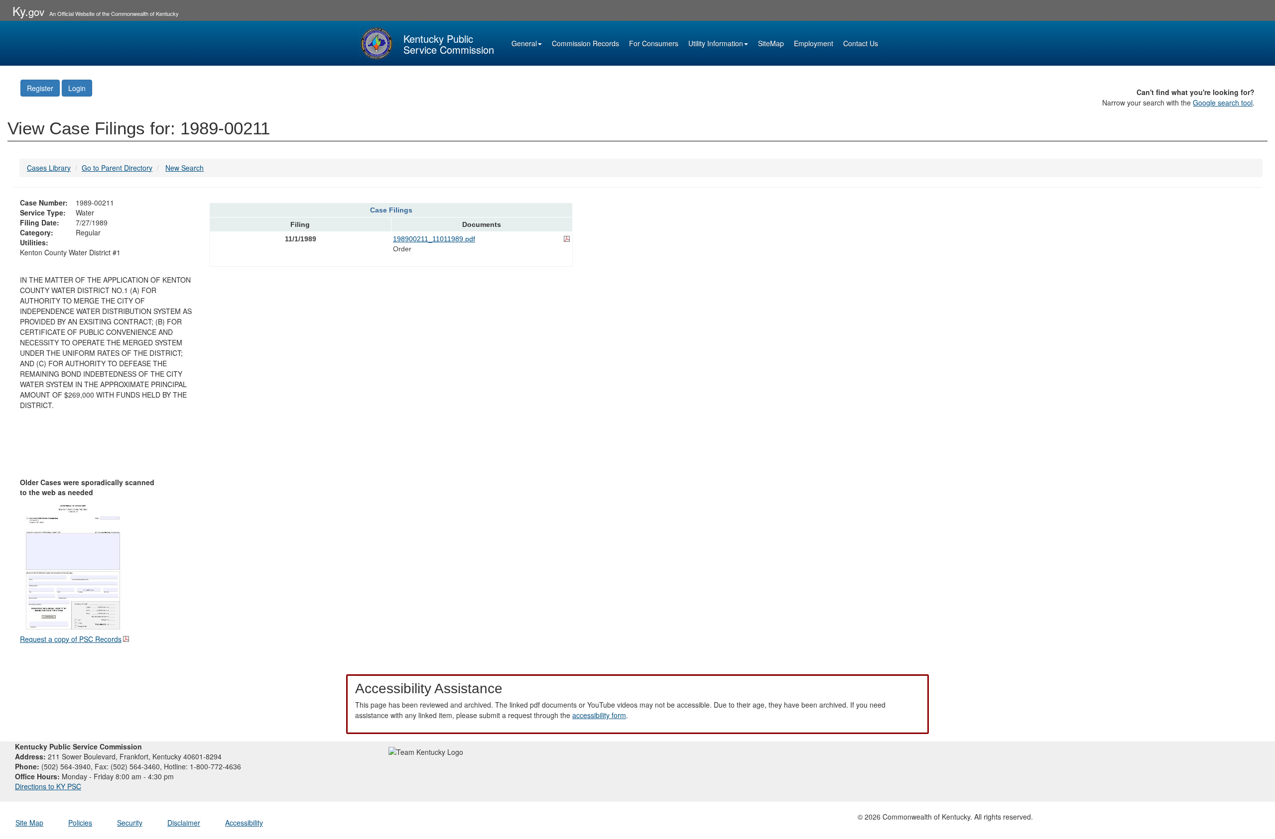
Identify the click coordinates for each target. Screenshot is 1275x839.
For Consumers (653, 43)
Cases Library (49, 168)
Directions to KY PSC (48, 786)
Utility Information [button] (715, 43)
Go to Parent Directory (117, 168)
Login (77, 88)
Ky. (28, 10)
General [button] (524, 43)
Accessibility (244, 823)
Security (129, 823)
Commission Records (585, 43)
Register (40, 88)
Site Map (29, 823)
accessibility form (599, 715)
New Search (184, 168)
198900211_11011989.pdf (434, 239)
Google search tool (1223, 102)
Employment (813, 43)
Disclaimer (183, 823)
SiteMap (771, 43)
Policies (80, 823)
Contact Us (860, 43)
